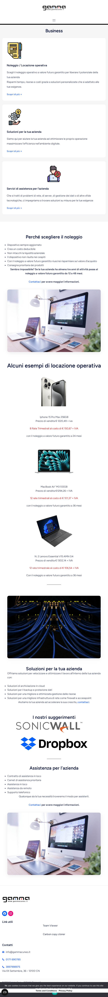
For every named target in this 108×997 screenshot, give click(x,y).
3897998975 (13, 966)
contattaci (83, 702)
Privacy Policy (65, 991)
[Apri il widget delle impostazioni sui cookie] (4, 992)
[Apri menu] (54, 20)
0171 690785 (13, 959)
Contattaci (35, 281)
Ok (54, 993)
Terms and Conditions (46, 991)
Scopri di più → (14, 94)
